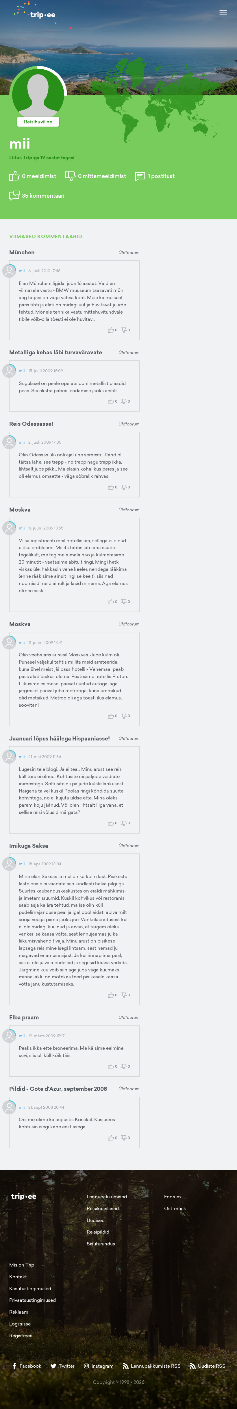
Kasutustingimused (30, 1288)
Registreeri (20, 1335)
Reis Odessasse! (31, 424)
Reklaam (18, 1312)
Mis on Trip (21, 1265)
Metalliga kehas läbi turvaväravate (55, 352)
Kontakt (18, 1276)
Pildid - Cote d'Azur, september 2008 (58, 1089)
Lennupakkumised (107, 1196)
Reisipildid (98, 1232)
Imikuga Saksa (28, 846)
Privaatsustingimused (32, 1300)
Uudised (96, 1220)
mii (22, 270)
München (22, 252)
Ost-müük (175, 1208)
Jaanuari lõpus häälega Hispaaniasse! (59, 738)
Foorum (172, 1196)
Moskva (20, 510)
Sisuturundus (101, 1243)
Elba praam (24, 1017)
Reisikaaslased (103, 1208)
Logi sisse (20, 1324)
